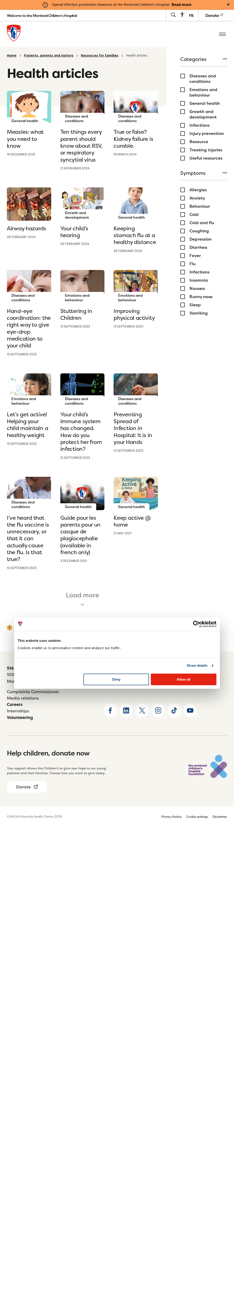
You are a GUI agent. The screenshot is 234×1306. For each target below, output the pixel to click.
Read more (181, 5)
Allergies (198, 190)
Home (11, 55)
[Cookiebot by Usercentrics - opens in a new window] (196, 624)
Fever (195, 255)
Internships (18, 711)
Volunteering (20, 717)
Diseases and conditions (202, 78)
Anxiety (197, 198)
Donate (212, 15)
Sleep (195, 305)
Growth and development (203, 114)
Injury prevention (206, 133)
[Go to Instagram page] (158, 710)
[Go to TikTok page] (174, 710)
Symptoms (193, 173)
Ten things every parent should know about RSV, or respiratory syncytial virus (81, 145)
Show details (197, 665)
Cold (194, 214)
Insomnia (198, 280)
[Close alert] (228, 4)
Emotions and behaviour (203, 92)
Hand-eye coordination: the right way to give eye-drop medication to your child (29, 328)
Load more (82, 595)
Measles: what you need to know (25, 138)
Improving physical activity (134, 314)
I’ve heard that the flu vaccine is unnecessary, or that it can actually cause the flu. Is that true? (28, 538)
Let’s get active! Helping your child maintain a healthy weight (27, 425)
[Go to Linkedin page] (126, 710)
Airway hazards (26, 228)
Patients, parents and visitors (48, 55)
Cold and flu (201, 223)
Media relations (23, 698)
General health (204, 103)
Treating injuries (205, 150)
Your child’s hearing (74, 232)
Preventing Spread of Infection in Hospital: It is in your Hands (133, 428)
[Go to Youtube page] (190, 710)
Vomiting (198, 313)
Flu (192, 264)
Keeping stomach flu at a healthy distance (135, 235)
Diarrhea (198, 247)
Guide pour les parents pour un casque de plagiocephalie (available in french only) (80, 535)
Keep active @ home (132, 521)
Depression (200, 239)
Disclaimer (220, 817)
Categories (193, 60)
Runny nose (201, 296)
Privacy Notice (171, 817)
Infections (199, 125)
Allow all (183, 679)
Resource (198, 141)
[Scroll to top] (222, 1274)
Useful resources (205, 158)
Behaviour (199, 206)
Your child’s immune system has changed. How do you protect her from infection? (81, 432)
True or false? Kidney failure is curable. (133, 138)
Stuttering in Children (76, 314)
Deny (116, 679)
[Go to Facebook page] (110, 710)
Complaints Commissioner (33, 692)
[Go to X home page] (142, 710)
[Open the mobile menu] (222, 34)
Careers (15, 704)
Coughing (199, 231)
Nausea (197, 288)
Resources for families (99, 55)
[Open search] (173, 15)
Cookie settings (197, 817)
